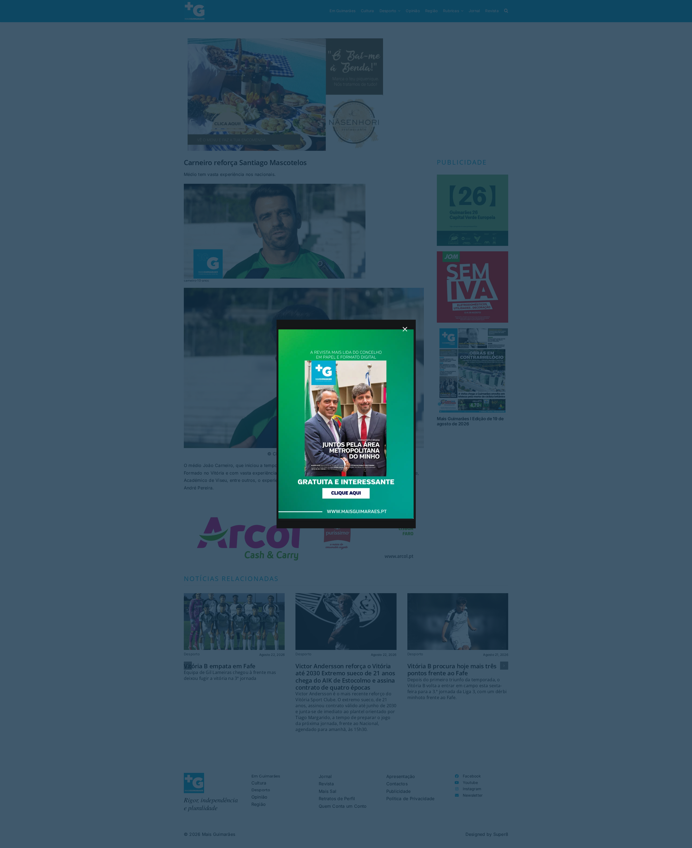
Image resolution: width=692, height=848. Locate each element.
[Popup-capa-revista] (346, 331)
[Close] (405, 329)
